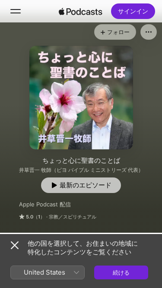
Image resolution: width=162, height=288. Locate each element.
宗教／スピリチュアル (72, 217)
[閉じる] (15, 245)
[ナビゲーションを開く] (15, 11)
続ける (121, 272)
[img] (81, 11)
